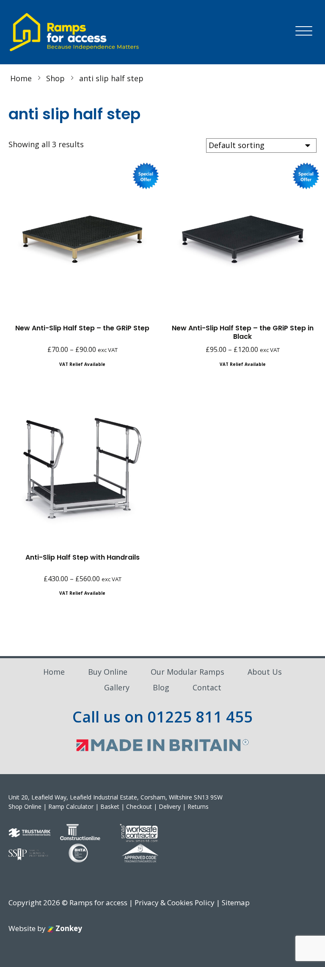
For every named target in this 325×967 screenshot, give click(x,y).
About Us (265, 672)
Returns (198, 806)
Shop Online (24, 806)
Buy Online (107, 672)
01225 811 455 (200, 716)
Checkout (139, 806)
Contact (207, 687)
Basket (109, 806)
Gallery (116, 687)
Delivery (170, 806)
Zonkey (68, 928)
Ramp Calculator (71, 806)
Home (54, 672)
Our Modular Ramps (187, 672)
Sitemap (236, 902)
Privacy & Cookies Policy (175, 902)
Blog (161, 687)
